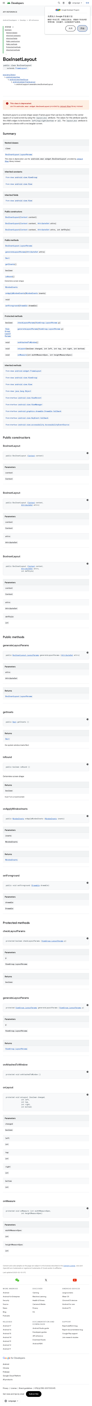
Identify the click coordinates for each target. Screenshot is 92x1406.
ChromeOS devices (69, 1300)
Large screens (67, 1293)
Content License (69, 1266)
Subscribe (34, 1394)
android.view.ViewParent (29, 398)
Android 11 (7, 1349)
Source (5, 1304)
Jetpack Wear (65, 106)
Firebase (6, 1372)
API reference (10, 12)
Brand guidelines (25, 1388)
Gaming (36, 1293)
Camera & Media (39, 1304)
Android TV (66, 1308)
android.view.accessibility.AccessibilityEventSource (43, 425)
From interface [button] (23, 398)
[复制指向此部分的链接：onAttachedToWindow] (30, 1064)
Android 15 (7, 1333)
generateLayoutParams (15, 252)
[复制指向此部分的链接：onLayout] (15, 1087)
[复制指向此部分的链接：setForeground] (21, 875)
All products (7, 1380)
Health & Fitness (38, 1300)
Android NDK (38, 1344)
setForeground (12, 306)
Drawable (24, 306)
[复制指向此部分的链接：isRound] (14, 757)
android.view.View (13, 77)
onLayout (22, 348)
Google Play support (70, 1333)
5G (34, 1312)
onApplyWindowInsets (15, 293)
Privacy (35, 1308)
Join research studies (70, 1337)
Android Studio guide (41, 1328)
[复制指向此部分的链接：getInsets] (15, 712)
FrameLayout (21, 68)
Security (6, 1300)
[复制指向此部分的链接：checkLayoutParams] (27, 931)
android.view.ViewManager (30, 404)
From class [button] (21, 177)
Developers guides (40, 1332)
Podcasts (6, 1316)
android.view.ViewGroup (19, 79)
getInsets (9, 264)
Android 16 (7, 1330)
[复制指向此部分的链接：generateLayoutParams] (31, 645)
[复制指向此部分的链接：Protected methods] (32, 923)
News (5, 1308)
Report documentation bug (72, 1330)
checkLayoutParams (26, 323)
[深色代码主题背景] (87, 453)
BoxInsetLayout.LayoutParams (18, 154)
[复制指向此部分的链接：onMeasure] (17, 1201)
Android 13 (7, 1341)
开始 (82, 28)
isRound (8, 276)
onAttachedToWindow (27, 342)
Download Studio (39, 1340)
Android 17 (7, 1326)
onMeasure (22, 355)
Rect (7, 258)
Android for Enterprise (11, 1296)
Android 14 (7, 1337)
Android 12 (7, 1345)
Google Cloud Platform (12, 1376)
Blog (4, 1312)
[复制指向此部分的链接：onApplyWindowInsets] (29, 809)
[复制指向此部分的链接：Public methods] (26, 637)
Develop (23, 20)
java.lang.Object (9, 75)
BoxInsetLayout (12, 217)
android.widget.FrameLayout (24, 82)
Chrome (6, 1368)
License (14, 1388)
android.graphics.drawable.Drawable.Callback (39, 411)
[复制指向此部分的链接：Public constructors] (32, 437)
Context (24, 217)
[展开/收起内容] (13, 27)
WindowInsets (11, 287)
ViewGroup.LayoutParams (46, 323)
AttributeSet (43, 223)
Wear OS (65, 1296)
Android (6, 1293)
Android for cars (68, 1304)
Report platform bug (70, 1326)
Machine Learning (39, 1296)
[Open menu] (3, 3)
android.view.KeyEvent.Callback (33, 418)
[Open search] (59, 2)
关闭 (70, 28)
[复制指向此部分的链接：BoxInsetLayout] (22, 446)
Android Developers (10, 20)
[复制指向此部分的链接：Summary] (18, 134)
